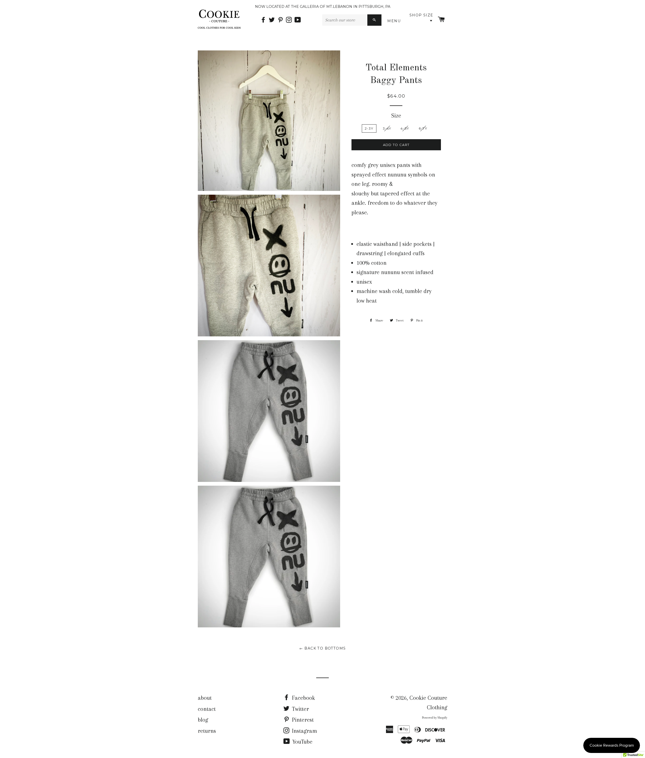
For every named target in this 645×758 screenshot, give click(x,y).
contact (207, 709)
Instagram (304, 730)
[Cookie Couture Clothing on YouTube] (298, 20)
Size (396, 115)
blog (203, 719)
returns (207, 730)
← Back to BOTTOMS (322, 648)
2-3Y (369, 128)
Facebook (303, 697)
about (205, 697)
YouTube (301, 741)
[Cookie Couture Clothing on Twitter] (273, 20)
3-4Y (387, 128)
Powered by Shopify (434, 717)
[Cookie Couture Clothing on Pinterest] (281, 20)
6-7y (423, 128)
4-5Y (405, 128)
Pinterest (302, 719)
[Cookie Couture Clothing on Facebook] (264, 20)
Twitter (300, 709)
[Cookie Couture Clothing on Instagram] (290, 20)
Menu (395, 21)
